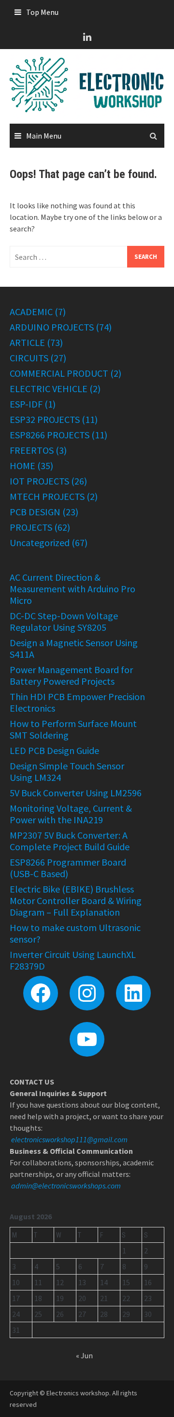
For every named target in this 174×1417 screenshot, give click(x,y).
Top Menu (42, 12)
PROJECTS (31, 527)
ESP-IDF (26, 404)
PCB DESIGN (35, 512)
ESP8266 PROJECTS (49, 435)
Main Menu (43, 135)
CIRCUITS (29, 358)
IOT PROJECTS (39, 481)
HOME (22, 466)
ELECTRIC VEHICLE (48, 389)
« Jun (84, 1355)
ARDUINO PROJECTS (52, 327)
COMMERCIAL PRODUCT (59, 373)
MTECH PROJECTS (47, 496)
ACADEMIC (31, 312)
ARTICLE (27, 342)
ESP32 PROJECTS (45, 419)
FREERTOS (32, 450)
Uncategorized (40, 542)
